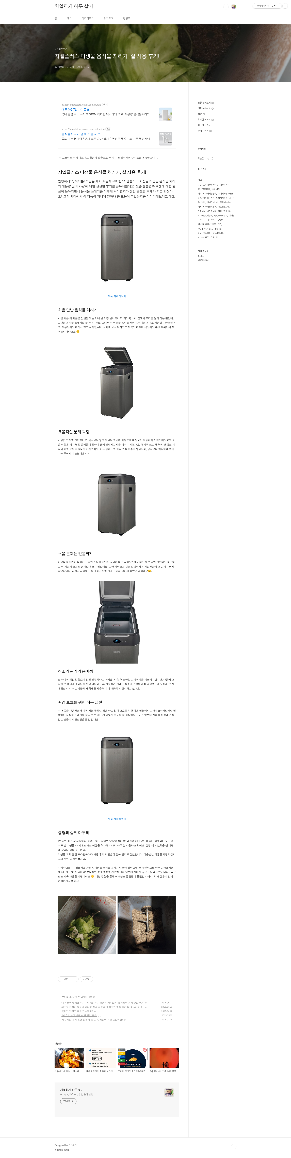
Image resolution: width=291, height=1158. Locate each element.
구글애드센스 (225, 202)
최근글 (201, 158)
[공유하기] (71, 979)
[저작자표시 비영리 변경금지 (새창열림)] (97, 979)
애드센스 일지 (204, 125)
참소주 (232, 198)
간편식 (221, 220)
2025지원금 (203, 237)
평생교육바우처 (220, 215)
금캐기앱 (214, 237)
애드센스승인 (223, 207)
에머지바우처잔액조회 (207, 207)
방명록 (126, 18)
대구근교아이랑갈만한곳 (208, 185)
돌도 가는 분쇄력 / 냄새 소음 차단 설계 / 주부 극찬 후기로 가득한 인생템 (105, 138)
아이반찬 (216, 189)
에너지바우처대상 (225, 193)
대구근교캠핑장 (204, 233)
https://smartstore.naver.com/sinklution (83, 129)
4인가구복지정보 (205, 228)
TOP (233, 1146)
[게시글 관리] (75, 979)
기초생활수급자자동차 (207, 211)
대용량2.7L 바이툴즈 (75, 109)
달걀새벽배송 (218, 233)
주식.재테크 (203, 130)
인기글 (210, 158)
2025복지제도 (204, 189)
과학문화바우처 (224, 211)
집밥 (200, 114)
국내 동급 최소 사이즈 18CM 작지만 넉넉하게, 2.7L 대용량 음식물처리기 (105, 114)
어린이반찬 (224, 185)
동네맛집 (201, 202)
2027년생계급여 (205, 215)
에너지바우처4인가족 (207, 224)
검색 (226, 6)
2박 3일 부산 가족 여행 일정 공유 (79, 1015)
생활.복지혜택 (204, 108)
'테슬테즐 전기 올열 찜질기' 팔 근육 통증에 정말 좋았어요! (92, 1019)
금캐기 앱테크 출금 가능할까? (77, 1011)
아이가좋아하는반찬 (206, 198)
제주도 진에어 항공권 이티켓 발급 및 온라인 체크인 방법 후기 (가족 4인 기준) (102, 1006)
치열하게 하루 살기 (74, 6)
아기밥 (232, 215)
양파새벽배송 (221, 198)
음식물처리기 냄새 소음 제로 (80, 134)
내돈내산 (201, 220)
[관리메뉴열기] (285, 5)
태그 (69, 18)
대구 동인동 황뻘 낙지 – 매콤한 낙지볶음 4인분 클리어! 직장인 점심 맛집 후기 (102, 1002)
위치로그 (108, 18)
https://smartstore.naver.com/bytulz (81, 104)
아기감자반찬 (212, 202)
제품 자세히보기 (117, 296)
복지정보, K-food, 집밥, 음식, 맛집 (76, 1094)
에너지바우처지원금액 (207, 193)
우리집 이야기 (68, 996)
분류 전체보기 (204, 102)
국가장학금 (211, 220)
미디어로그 (88, 18)
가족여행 (217, 228)
